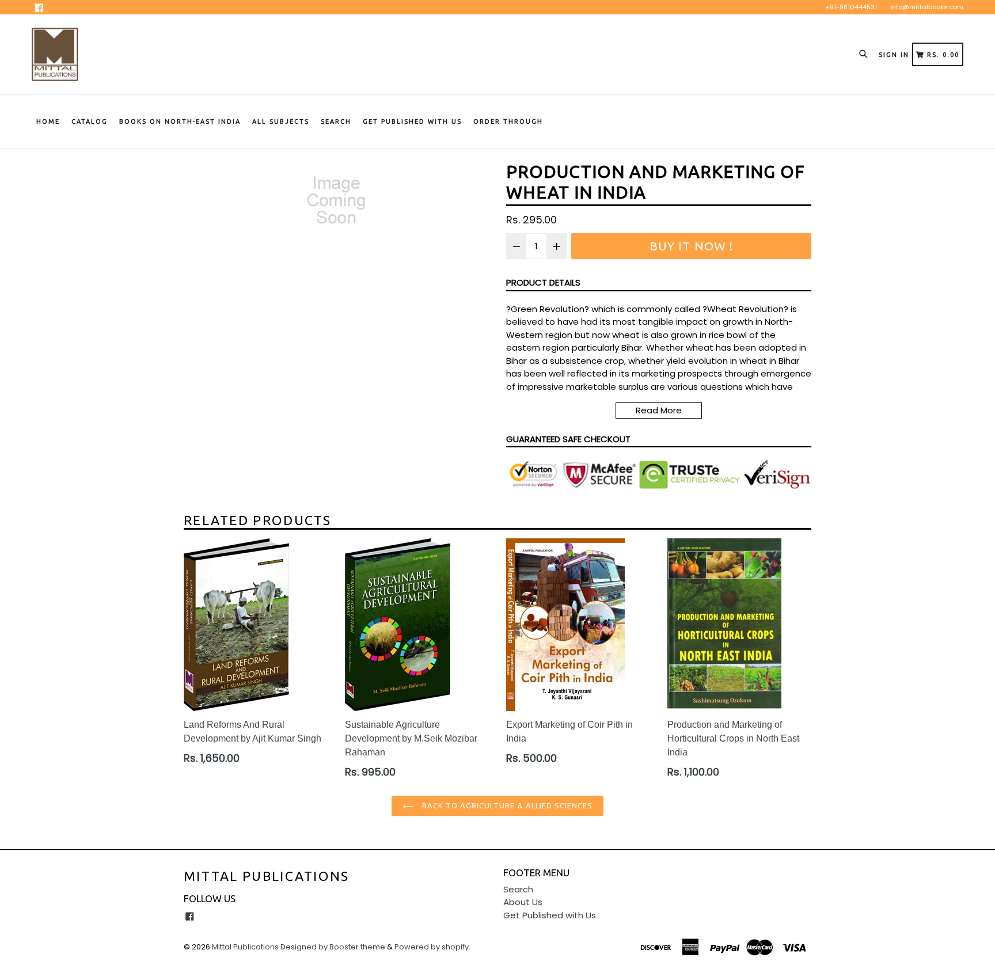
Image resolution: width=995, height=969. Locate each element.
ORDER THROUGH (508, 121)
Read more (659, 410)
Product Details (543, 282)
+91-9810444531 (851, 7)
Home (48, 121)
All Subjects (280, 121)
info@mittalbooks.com (926, 7)
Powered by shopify (431, 946)
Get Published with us (412, 121)
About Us (522, 902)
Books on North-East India (180, 121)
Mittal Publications (267, 876)
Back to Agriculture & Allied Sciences (506, 805)
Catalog (89, 121)
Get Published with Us (549, 915)
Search (336, 121)
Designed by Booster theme (332, 946)
